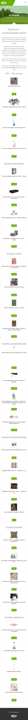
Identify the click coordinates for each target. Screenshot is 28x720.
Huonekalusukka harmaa (14, 86)
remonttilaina (12, 67)
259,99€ (14, 638)
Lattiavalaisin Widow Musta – (14, 671)
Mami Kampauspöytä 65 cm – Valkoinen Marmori (14, 217)
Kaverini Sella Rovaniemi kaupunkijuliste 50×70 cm (14, 449)
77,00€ (14, 700)
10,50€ (14, 589)
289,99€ (14, 679)
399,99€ (14, 184)
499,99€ (14, 336)
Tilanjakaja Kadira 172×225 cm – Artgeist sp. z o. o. (14, 470)
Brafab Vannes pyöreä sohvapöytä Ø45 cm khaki (14, 352)
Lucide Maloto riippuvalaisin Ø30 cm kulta (14, 650)
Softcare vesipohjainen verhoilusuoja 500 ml (14, 127)
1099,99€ (14, 388)
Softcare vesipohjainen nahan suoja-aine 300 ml (14, 148)
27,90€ (14, 457)
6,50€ (14, 520)
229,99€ (14, 315)
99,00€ (14, 610)
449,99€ (14, 205)
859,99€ (14, 246)
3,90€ (14, 114)
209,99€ (14, 409)
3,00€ (14, 94)
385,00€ (14, 295)
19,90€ (14, 135)
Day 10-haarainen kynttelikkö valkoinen (14, 512)
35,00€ (14, 568)
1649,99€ (14, 430)
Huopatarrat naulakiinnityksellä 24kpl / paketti (14, 107)
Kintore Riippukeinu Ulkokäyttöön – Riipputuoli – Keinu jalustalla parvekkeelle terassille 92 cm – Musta (14, 403)
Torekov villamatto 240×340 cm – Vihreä (14, 307)
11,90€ (14, 156)
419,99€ (14, 274)
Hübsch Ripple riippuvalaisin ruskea (14, 692)
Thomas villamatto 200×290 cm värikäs (14, 287)
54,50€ (14, 367)
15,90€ (14, 547)
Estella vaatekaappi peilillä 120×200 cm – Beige (14, 176)
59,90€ (14, 658)
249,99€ (14, 225)
